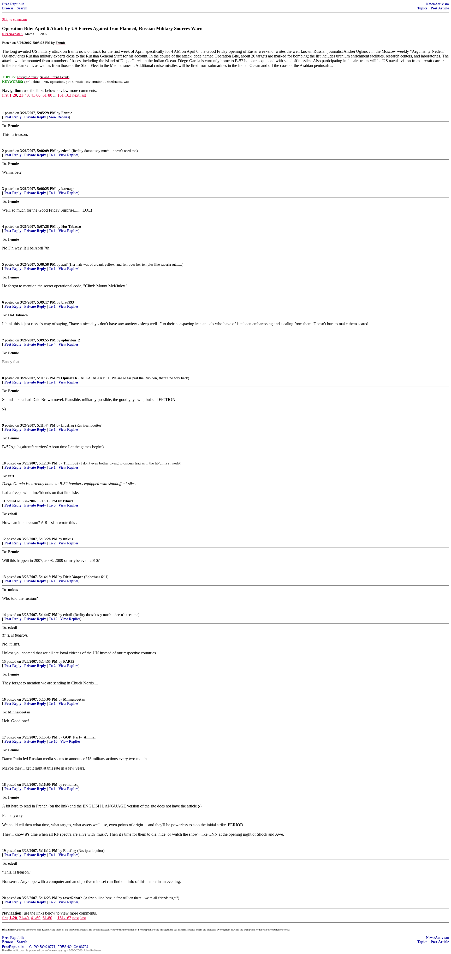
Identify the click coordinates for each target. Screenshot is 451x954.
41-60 (35, 95)
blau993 (67, 302)
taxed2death (72, 898)
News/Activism (437, 4)
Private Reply (35, 117)
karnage (67, 189)
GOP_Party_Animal (79, 737)
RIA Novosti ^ (12, 34)
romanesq (71, 785)
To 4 (52, 344)
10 (4, 463)
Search (22, 8)
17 (4, 737)
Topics (422, 8)
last (83, 95)
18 (4, 785)
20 (4, 898)
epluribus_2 (70, 340)
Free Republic (13, 4)
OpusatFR (69, 378)
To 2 (52, 543)
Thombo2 (70, 463)
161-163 (64, 95)
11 (3, 501)
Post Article (440, 8)
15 (4, 662)
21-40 (24, 95)
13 (4, 577)
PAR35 (68, 662)
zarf (64, 264)
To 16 (53, 741)
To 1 (52, 155)
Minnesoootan (74, 699)
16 (4, 699)
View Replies (59, 117)
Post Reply (12, 117)
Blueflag (67, 425)
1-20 (13, 95)
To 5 (52, 505)
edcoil (65, 151)
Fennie (66, 113)
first (5, 95)
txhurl (68, 501)
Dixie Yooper (73, 577)
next (75, 95)
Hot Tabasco (71, 227)
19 (4, 851)
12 (4, 539)
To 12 (53, 619)
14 (4, 615)
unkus (68, 539)
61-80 (47, 95)
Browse (7, 8)
